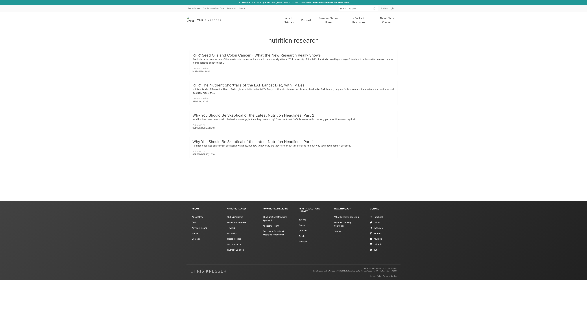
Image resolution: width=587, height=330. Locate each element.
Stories (337, 231)
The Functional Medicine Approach (275, 219)
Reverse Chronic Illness (329, 20)
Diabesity (232, 233)
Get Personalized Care (213, 8)
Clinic (194, 222)
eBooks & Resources (358, 20)
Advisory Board (199, 228)
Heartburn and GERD (237, 222)
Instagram (378, 228)
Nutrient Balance (235, 250)
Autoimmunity (234, 244)
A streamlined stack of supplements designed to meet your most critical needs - (294, 2)
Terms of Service (390, 276)
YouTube (377, 239)
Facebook (378, 217)
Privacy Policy (376, 276)
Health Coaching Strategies (342, 224)
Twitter (376, 222)
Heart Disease (234, 239)
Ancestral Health (271, 226)
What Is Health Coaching (346, 217)
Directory (231, 8)
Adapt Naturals (289, 20)
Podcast (306, 20)
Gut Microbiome (235, 217)
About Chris (197, 217)
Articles (302, 236)
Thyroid (231, 228)
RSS (375, 250)
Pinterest (377, 233)
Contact (243, 8)
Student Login (387, 8)
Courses (303, 230)
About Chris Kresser (387, 20)
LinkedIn (377, 244)
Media (195, 233)
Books (302, 225)
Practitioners (194, 8)
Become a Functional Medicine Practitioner (273, 233)
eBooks (302, 219)
